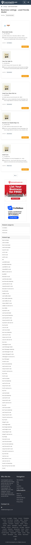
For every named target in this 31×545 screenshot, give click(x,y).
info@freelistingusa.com (7, 509)
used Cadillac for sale (6, 300)
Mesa (22, 531)
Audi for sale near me (6, 402)
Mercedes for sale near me (8, 288)
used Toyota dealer (6, 407)
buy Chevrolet (5, 453)
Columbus (5, 523)
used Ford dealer (5, 378)
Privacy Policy (20, 501)
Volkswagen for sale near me (8, 356)
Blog (18, 482)
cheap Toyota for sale (6, 414)
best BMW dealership (6, 264)
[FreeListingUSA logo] (9, 2)
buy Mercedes (5, 291)
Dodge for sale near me (7, 434)
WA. (3, 259)
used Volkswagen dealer (7, 347)
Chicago (15, 518)
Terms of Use (20, 499)
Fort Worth (11, 523)
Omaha (23, 532)
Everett (3, 468)
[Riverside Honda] (6, 26)
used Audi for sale (6, 397)
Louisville (4, 529)
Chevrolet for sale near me (8, 451)
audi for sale (4, 257)
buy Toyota (4, 419)
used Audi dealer (5, 393)
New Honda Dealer (6, 245)
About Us (19, 493)
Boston (20, 525)
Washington (14, 525)
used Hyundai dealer (6, 313)
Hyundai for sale (5, 310)
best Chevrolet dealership (7, 444)
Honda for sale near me (7, 371)
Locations (19, 486)
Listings (5, 6)
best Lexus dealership (7, 332)
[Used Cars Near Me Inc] (6, 87)
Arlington (15, 536)
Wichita (19, 534)
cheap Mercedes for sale (7, 286)
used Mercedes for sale (7, 283)
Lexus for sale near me (7, 339)
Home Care (9, 165)
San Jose (26, 520)
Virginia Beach (13, 532)
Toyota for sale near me (7, 417)
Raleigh (19, 532)
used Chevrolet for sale (7, 446)
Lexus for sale (5, 327)
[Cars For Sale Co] (6, 55)
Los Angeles (9, 518)
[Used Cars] (6, 149)
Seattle (21, 523)
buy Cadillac (4, 308)
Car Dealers (9, 42)
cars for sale (4, 252)
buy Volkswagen (5, 359)
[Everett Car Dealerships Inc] (6, 117)
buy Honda (4, 373)
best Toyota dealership (7, 410)
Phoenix (4, 520)
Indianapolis (24, 522)
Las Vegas (22, 527)
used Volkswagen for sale (7, 351)
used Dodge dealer (6, 424)
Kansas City (11, 531)
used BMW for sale (6, 267)
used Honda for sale (6, 366)
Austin (5, 522)
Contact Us (19, 495)
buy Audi (4, 405)
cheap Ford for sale (6, 385)
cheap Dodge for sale (6, 431)
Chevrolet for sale (6, 439)
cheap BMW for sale (6, 269)
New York (3, 518)
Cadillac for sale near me (7, 305)
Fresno (27, 529)
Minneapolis (10, 534)
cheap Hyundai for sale (7, 320)
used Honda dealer (6, 247)
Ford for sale (5, 376)
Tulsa (15, 534)
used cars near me (6, 461)
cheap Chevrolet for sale (7, 448)
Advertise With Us (21, 497)
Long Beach (17, 531)
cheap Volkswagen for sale (8, 354)
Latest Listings (20, 488)
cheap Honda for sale (6, 368)
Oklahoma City (15, 527)
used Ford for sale (6, 383)
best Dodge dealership (7, 427)
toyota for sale (5, 250)
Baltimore (27, 527)
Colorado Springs (5, 532)
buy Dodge (4, 436)
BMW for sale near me (7, 271)
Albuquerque (17, 529)
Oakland (4, 534)
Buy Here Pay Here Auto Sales (8, 465)
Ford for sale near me (6, 388)
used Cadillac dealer (6, 296)
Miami (28, 532)
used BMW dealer (6, 262)
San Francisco (17, 522)
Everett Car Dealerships (7, 463)
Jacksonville (10, 522)
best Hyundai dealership (7, 315)
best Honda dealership (7, 364)
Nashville (3, 527)
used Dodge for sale (6, 429)
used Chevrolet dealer (7, 441)
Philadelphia (26, 518)
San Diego (16, 520)
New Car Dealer (5, 240)
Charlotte (17, 523)
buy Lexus (4, 342)
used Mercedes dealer (7, 279)
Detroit (9, 525)
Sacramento (4, 531)
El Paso (4, 525)
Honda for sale (5, 361)
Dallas (21, 520)
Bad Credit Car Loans (6, 458)
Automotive (9, 72)
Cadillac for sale (5, 293)
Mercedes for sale (6, 276)
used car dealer (5, 242)
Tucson (22, 529)
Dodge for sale (5, 422)
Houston (20, 518)
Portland (9, 527)
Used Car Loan (5, 456)
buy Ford (4, 390)
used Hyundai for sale (7, 317)
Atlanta (26, 531)
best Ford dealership (6, 381)
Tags (18, 484)
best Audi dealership (6, 395)
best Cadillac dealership (7, 298)
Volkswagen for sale (6, 344)
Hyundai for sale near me (7, 322)
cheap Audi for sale (6, 400)
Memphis (25, 525)
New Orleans (25, 534)
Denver (26, 523)
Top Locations (20, 480)
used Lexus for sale (6, 334)
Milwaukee (10, 529)
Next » (15, 175)
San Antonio (10, 520)
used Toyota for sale (6, 412)
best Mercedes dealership (7, 281)
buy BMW (4, 274)
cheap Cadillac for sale (7, 303)
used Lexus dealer (6, 330)
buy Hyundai (5, 325)
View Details (25, 46)
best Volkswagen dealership (8, 349)
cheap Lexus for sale (6, 337)
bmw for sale (5, 254)
